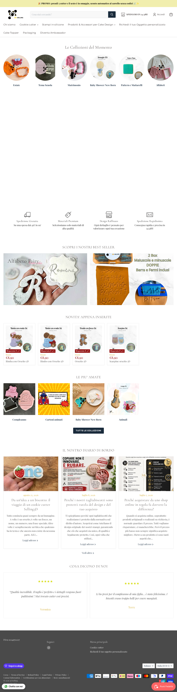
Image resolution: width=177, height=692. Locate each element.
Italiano (147, 665)
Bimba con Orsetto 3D (17, 361)
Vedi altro (87, 552)
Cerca (5, 675)
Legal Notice (47, 675)
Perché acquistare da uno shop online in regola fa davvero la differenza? (146, 504)
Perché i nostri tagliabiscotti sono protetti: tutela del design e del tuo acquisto (88, 504)
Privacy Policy (61, 675)
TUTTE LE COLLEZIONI (88, 430)
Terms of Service (18, 675)
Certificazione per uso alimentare (37, 678)
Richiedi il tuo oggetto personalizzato (108, 651)
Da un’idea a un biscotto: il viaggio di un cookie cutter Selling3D (30, 504)
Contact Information (11, 678)
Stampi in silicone (53, 24)
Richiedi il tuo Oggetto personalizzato (142, 24)
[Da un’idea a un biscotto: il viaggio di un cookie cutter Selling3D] (31, 474)
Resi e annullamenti (62, 678)
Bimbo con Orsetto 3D (51, 361)
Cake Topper (11, 32)
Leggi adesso (30, 540)
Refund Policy (33, 675)
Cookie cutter (28, 24)
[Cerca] (112, 14)
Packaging (29, 32)
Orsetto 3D (80, 361)
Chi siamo (9, 24)
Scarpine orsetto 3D (120, 361)
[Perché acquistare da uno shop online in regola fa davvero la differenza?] (146, 474)
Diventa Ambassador (53, 32)
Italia (163, 665)
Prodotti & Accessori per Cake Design (91, 24)
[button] (159, 14)
